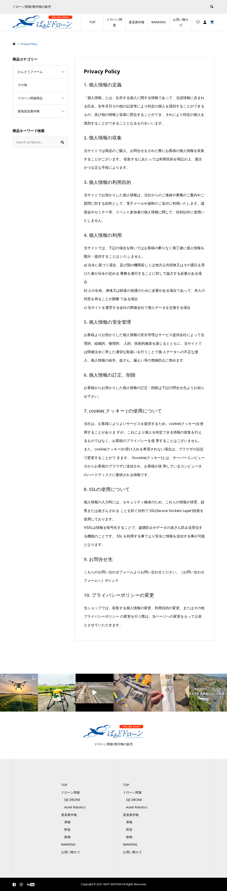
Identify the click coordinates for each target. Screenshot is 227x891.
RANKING (158, 22)
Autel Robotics (75, 807)
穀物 (67, 837)
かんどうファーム (30, 72)
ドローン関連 (114, 22)
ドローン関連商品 (30, 98)
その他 (22, 85)
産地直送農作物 (28, 111)
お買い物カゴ (180, 22)
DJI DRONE (72, 800)
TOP (92, 22)
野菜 (67, 829)
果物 (67, 822)
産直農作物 (136, 22)
